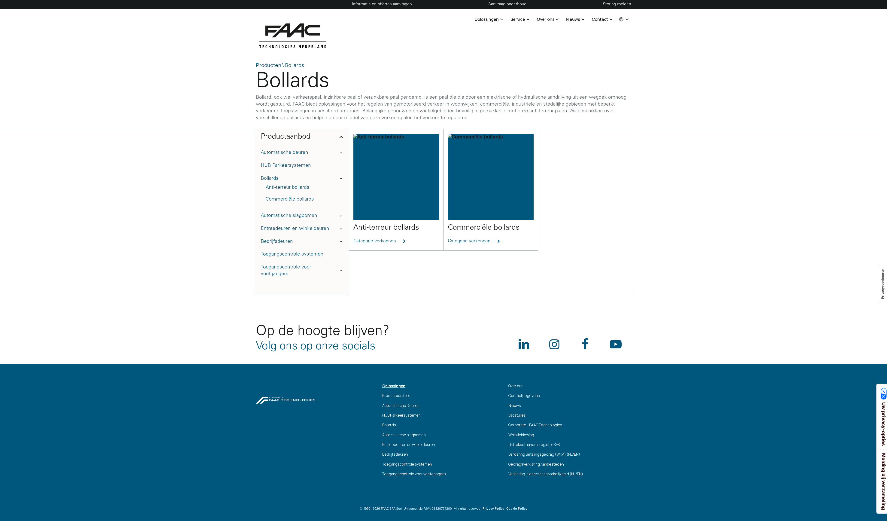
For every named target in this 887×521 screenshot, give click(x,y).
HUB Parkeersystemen (286, 165)
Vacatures (517, 415)
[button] (623, 19)
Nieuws (514, 405)
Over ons (515, 385)
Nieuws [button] (573, 19)
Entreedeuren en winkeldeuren (295, 228)
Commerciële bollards (290, 199)
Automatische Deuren (400, 405)
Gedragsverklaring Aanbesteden (536, 464)
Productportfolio (396, 395)
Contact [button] (600, 19)
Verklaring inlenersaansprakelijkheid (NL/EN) (545, 473)
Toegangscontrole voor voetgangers (286, 271)
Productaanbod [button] (285, 137)
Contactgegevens (524, 395)
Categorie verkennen (375, 241)
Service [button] (518, 19)
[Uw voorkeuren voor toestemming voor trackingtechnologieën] (882, 284)
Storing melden (617, 4)
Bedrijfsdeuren (277, 241)
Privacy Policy (493, 509)
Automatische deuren (284, 152)
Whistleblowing (521, 434)
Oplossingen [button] (487, 19)
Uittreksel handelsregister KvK (534, 444)
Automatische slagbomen (289, 215)
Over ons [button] (546, 19)
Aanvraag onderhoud (507, 4)
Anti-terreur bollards (287, 187)
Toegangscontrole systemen (292, 254)
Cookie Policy (516, 509)
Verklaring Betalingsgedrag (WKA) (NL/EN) (544, 454)
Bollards (270, 178)
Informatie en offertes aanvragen (382, 4)
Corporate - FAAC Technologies (535, 424)
